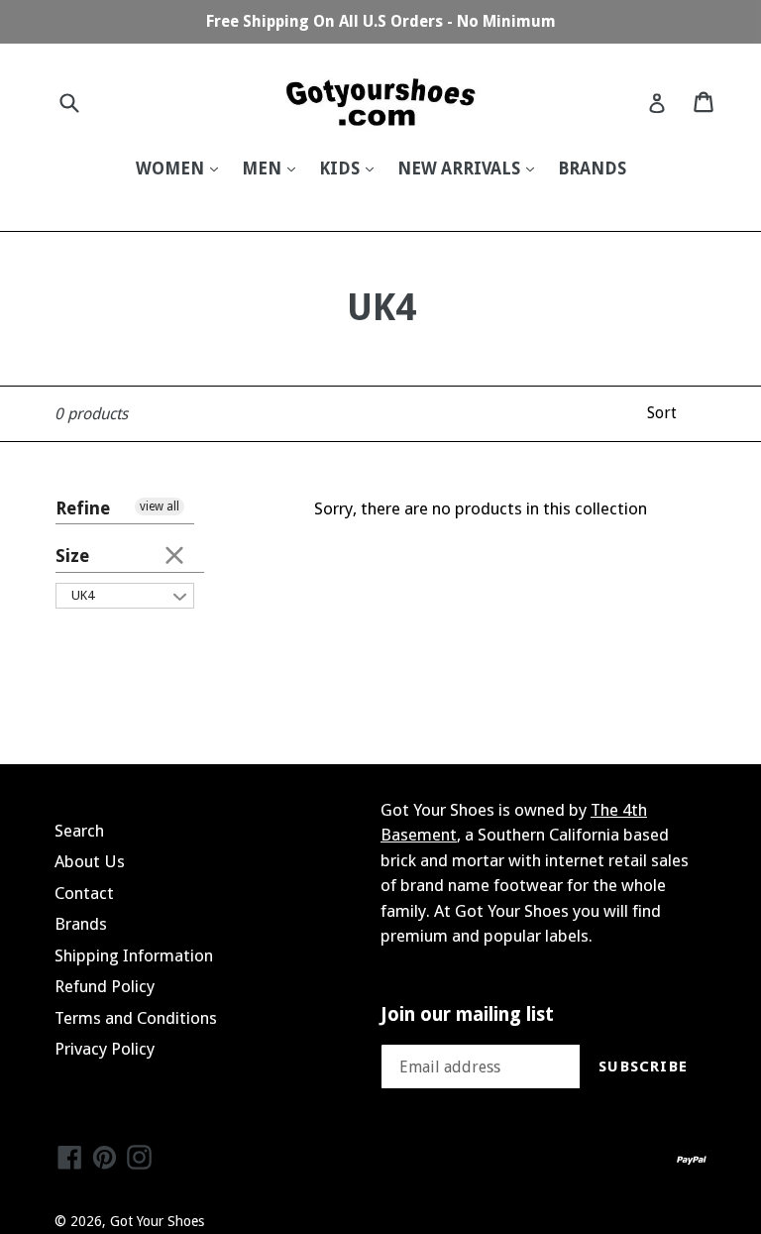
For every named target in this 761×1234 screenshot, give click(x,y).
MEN (263, 168)
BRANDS (592, 168)
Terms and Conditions (135, 1018)
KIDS (341, 168)
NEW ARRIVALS (460, 168)
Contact (84, 893)
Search (79, 831)
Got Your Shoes (157, 1221)
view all (159, 506)
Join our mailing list (467, 1015)
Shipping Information (133, 955)
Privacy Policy (104, 1049)
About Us (89, 861)
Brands (80, 924)
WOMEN (172, 168)
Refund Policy (104, 986)
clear (174, 554)
